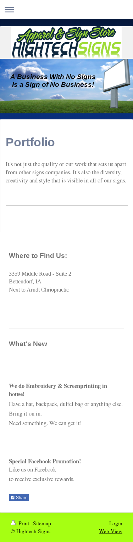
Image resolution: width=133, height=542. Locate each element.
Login (115, 523)
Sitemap (42, 523)
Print (24, 523)
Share (21, 497)
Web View (110, 531)
